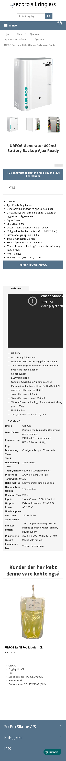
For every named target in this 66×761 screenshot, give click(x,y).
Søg (48, 16)
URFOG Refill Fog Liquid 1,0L (24, 647)
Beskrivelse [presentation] (16, 288)
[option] (13, 125)
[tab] (33, 288)
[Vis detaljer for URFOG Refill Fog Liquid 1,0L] (33, 613)
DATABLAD (14, 421)
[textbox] (31, 16)
